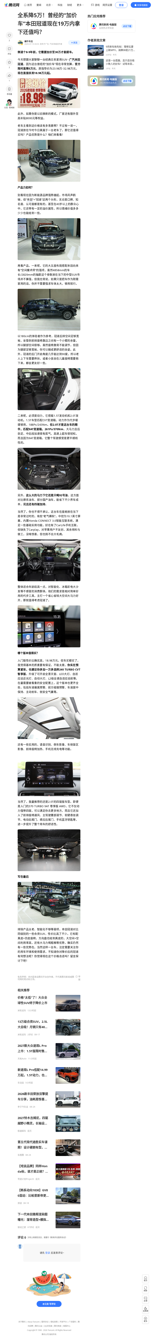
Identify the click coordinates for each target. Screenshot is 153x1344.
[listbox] (49, 1108)
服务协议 (45, 1322)
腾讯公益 (38, 1326)
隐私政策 (54, 1322)
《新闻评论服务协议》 (58, 1237)
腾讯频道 (57, 1326)
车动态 (21, 1083)
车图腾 (21, 1155)
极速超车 (22, 1131)
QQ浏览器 (48, 1326)
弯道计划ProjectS (26, 1179)
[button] (127, 26)
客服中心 (66, 1326)
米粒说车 (22, 1010)
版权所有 (52, 1334)
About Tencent (33, 1322)
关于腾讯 (22, 1322)
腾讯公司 (45, 1334)
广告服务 (72, 1322)
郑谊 (20, 1203)
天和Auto (22, 1059)
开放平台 (63, 1322)
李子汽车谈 (23, 1107)
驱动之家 (22, 1227)
